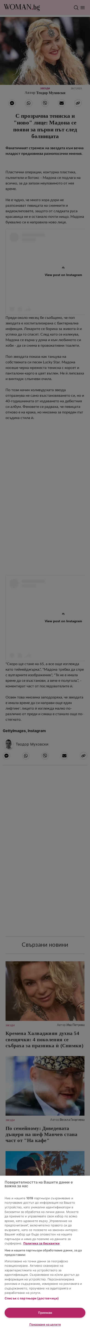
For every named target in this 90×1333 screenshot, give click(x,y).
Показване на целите (45, 1324)
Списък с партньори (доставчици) (32, 1298)
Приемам (45, 1312)
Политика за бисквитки (41, 1243)
